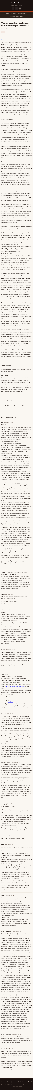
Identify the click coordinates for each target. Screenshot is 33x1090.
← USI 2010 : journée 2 (7, 400)
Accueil (7, 13)
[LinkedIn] (16, 8)
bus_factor (10, 702)
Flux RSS (30, 1082)
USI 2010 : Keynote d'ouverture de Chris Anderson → (18, 406)
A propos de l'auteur (22, 13)
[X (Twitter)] (13, 8)
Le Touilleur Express (16, 3)
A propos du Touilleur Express (16, 16)
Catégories (13, 13)
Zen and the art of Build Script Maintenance (14, 686)
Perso (3, 32)
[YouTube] (20, 8)
